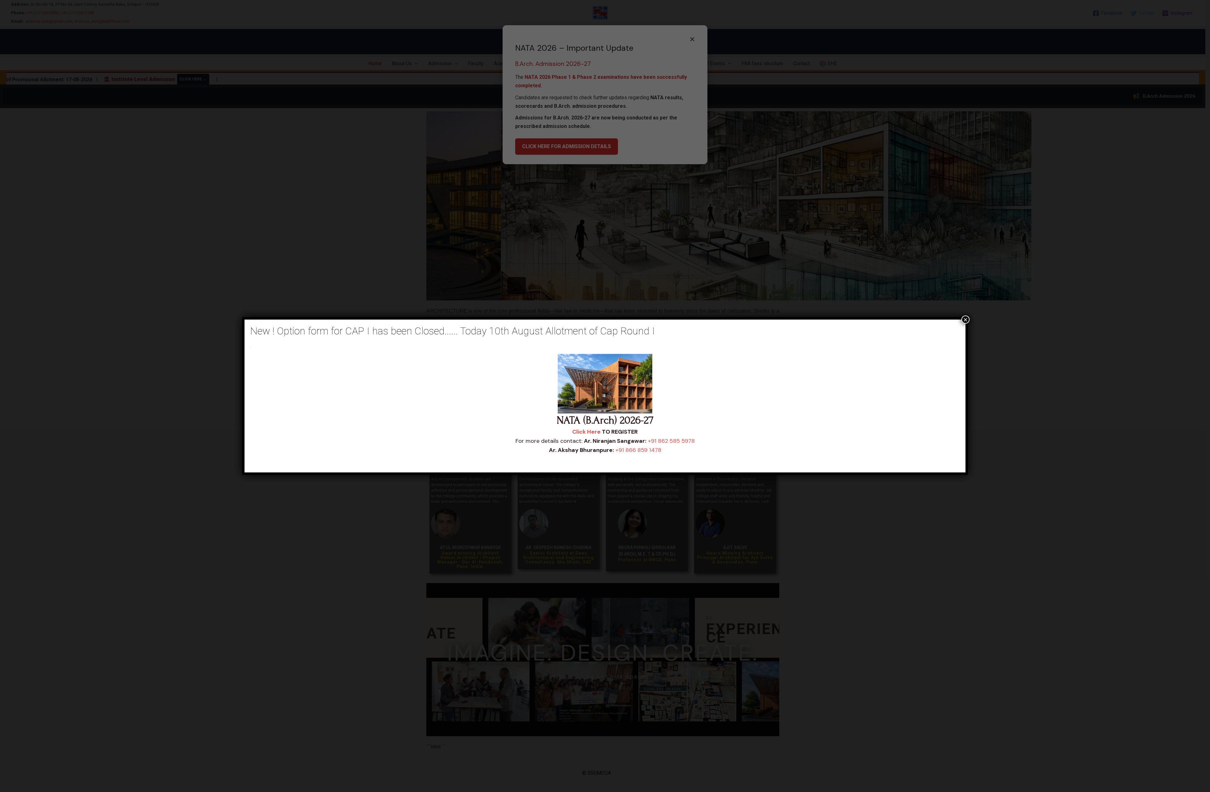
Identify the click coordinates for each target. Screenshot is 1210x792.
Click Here (586, 432)
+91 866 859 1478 (638, 450)
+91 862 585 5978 (671, 441)
